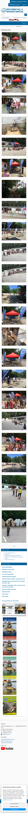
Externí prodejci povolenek (9, 589)
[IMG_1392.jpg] (14, 126)
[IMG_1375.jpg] (14, 294)
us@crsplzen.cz (6, 734)
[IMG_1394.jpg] (14, 358)
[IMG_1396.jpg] (14, 210)
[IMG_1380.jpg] (14, 379)
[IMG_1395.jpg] (14, 41)
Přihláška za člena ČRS (8, 569)
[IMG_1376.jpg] (14, 463)
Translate (24, 17)
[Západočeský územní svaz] (14, 10)
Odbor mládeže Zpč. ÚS (9, 559)
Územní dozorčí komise (6, 742)
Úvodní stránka (5, 26)
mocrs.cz (24, 4)
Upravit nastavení (14, 803)
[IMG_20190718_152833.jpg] (14, 491)
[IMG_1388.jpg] (14, 273)
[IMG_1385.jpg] (14, 168)
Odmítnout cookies (14, 806)
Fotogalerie (12, 26)
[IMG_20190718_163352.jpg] (14, 104)
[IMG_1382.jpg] (14, 421)
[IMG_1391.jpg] (14, 189)
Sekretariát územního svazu (7, 739)
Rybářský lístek (6, 591)
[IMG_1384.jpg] (14, 400)
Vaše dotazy (5, 594)
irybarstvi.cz (7, 554)
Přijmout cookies (14, 809)
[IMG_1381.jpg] (14, 147)
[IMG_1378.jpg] (14, 62)
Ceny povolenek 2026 (7, 574)
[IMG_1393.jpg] (14, 315)
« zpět (14, 546)
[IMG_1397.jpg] (14, 83)
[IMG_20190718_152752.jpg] (14, 527)
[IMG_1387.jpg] (14, 252)
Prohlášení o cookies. (7, 800)
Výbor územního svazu (6, 741)
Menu (25, 23)
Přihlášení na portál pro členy (19, 1)
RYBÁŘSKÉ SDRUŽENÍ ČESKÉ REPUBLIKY (13, 555)
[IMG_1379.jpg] (14, 231)
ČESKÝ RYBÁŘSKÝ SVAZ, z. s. (10, 553)
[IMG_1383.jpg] (14, 442)
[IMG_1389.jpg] (14, 336)
